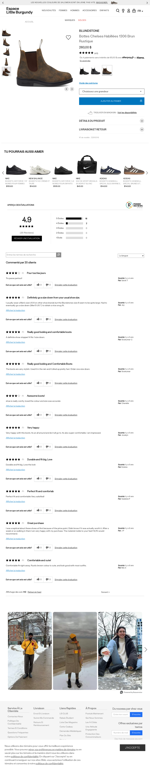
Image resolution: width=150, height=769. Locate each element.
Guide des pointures (88, 83)
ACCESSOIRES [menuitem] (89, 10)
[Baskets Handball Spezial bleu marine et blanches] (111, 165)
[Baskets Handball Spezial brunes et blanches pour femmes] (134, 165)
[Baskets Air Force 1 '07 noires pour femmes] (16, 165)
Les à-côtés (91, 722)
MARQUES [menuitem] (70, 20)
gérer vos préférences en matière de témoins (51, 749)
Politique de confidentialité (14, 722)
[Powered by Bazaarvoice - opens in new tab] (131, 692)
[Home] (20, 10)
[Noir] (84, 70)
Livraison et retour (92, 129)
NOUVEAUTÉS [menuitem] (49, 10)
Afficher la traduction (15, 310)
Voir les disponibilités (127, 112)
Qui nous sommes (94, 718)
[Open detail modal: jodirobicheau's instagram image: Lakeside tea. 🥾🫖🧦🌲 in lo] (75, 651)
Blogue (63, 740)
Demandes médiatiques (70, 731)
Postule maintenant (94, 713)
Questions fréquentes (18, 732)
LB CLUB (64, 713)
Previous (67, 89)
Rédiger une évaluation (27, 238)
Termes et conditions (17, 728)
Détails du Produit (92, 120)
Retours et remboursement (41, 724)
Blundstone (89, 31)
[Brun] (107, 70)
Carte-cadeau (66, 726)
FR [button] (139, 10)
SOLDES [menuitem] (82, 20)
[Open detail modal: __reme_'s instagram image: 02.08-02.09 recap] (30, 651)
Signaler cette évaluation (66, 285)
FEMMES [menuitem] (63, 10)
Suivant (105, 592)
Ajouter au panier (111, 101)
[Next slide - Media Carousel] (146, 650)
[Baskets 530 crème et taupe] (40, 165)
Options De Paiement (17, 737)
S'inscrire (136, 714)
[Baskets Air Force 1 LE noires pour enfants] (63, 165)
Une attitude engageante (91, 728)
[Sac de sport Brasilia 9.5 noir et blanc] (87, 165)
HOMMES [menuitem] (74, 10)
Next (72, 89)
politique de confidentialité (25, 756)
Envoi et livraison (41, 713)
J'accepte (132, 747)
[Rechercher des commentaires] (58, 254)
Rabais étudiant (67, 718)
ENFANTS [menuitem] (104, 10)
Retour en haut (34, 592)
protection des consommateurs (93, 735)
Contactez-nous (15, 716)
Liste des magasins (68, 722)
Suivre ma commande (44, 718)
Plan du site (65, 735)
